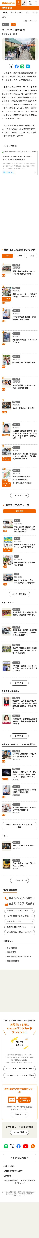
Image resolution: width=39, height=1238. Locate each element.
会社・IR (24, 4)
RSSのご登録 (19, 1132)
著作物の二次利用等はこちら (18, 916)
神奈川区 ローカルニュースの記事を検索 (19, 826)
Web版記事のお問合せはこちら (19, 932)
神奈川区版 (7, 8)
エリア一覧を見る (19, 594)
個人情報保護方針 (11, 1181)
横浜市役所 (11, 952)
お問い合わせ (21, 1158)
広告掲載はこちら (14, 921)
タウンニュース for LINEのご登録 (19, 1069)
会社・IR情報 (9, 1166)
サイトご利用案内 (28, 1181)
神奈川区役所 (12, 948)
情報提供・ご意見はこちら (17, 911)
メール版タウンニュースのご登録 (19, 1075)
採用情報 (7, 1176)
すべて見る (19, 683)
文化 (27, 12)
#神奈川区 (13, 146)
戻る (4, 17)
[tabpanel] (20, 49)
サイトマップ (19, 1183)
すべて (4, 12)
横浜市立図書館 (13, 961)
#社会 (5, 146)
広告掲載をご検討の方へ (13, 1171)
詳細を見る (19, 1114)
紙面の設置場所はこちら (16, 927)
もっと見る (19, 495)
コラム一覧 (19, 880)
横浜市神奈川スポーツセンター (19, 957)
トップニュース (17, 12)
